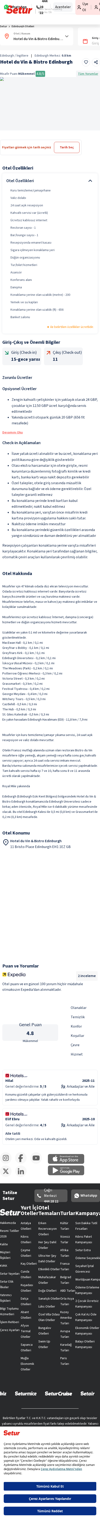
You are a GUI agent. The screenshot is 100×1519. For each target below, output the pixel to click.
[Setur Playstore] (69, 1375)
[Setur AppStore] (30, 1375)
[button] (86, 31)
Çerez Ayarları (75, 1268)
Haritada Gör (19, 141)
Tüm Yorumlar (86, 132)
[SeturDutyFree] (36, 1420)
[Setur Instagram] (9, 1397)
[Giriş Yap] (76, 8)
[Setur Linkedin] (90, 1397)
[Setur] (12, 8)
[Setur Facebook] (30, 1397)
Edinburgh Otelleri (26, 44)
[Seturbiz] (69, 1420)
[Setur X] (70, 1397)
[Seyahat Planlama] (85, 8)
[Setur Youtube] (50, 1397)
